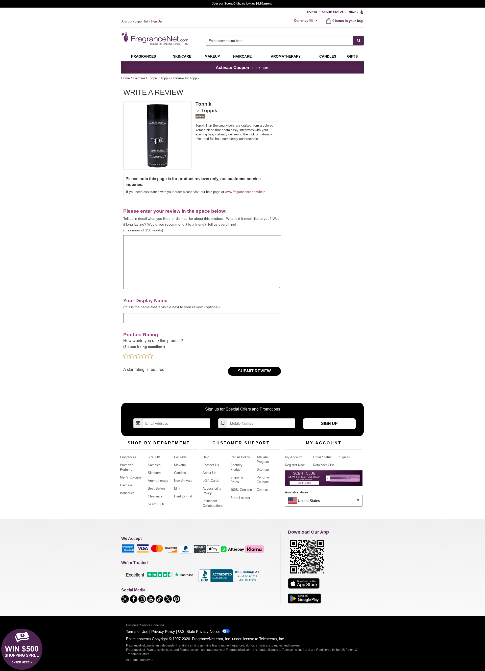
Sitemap (263, 469)
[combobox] (285, 40)
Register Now (294, 465)
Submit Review (254, 371)
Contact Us (211, 465)
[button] (125, 598)
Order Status (333, 11)
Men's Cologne (130, 477)
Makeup (212, 56)
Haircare (242, 56)
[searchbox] (279, 40)
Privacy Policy (163, 631)
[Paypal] (185, 549)
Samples (154, 465)
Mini (177, 488)
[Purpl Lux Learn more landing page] (323, 480)
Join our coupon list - (141, 21)
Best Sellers (157, 488)
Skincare (182, 56)
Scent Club (156, 504)
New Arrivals (183, 481)
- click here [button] (243, 67)
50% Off (154, 457)
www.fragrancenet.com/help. (245, 192)
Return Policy (240, 457)
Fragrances (143, 56)
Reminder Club (323, 465)
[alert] (306, 20)
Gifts (352, 56)
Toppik (153, 78)
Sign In (312, 11)
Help (352, 11)
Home (125, 78)
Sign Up (329, 423)
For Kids (180, 457)
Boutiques (127, 493)
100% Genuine (241, 490)
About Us (209, 473)
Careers (262, 490)
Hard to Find (183, 496)
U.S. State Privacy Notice (199, 631)
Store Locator (240, 498)
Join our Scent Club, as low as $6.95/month (242, 3)
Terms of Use (137, 631)
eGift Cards (211, 481)
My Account (293, 457)
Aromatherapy (158, 481)
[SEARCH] (358, 40)
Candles (180, 473)
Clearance (155, 496)
